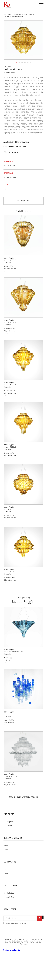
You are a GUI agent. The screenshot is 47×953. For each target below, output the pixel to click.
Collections (7, 826)
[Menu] (40, 5)
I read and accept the (16, 923)
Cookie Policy (8, 893)
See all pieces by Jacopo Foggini (23, 797)
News (5, 845)
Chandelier (7, 66)
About (5, 849)
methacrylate (11, 177)
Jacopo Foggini (9, 72)
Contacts (6, 869)
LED (4, 177)
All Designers (8, 822)
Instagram (7, 873)
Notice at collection (12, 950)
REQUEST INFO (23, 201)
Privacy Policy (8, 897)
